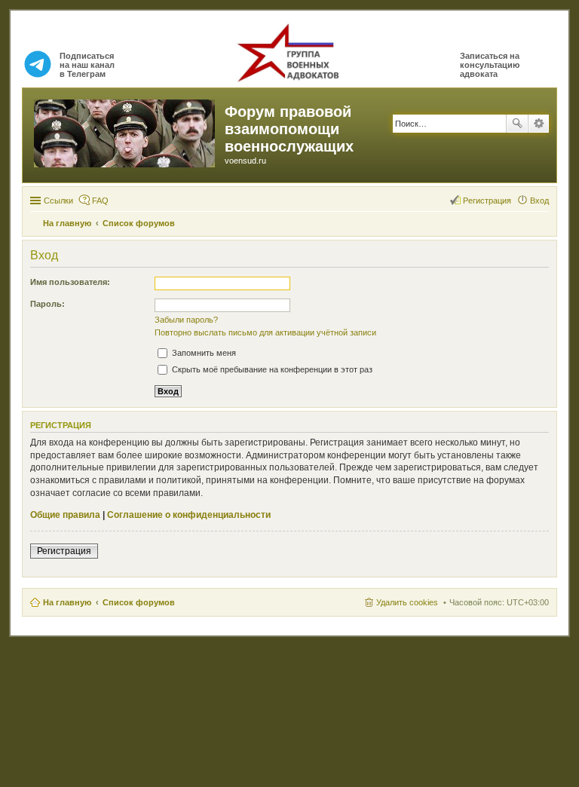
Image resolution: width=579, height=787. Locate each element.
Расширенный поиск (538, 124)
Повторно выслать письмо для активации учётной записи (265, 332)
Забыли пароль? (186, 319)
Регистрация (64, 551)
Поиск (517, 124)
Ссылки (58, 200)
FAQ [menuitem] (100, 200)
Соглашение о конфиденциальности (189, 515)
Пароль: (47, 303)
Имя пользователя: (70, 281)
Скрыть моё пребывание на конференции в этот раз (271, 369)
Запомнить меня (203, 352)
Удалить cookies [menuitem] (407, 602)
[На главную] (125, 130)
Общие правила (65, 515)
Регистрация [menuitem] (487, 200)
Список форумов (139, 602)
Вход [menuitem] (539, 200)
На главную (67, 602)
